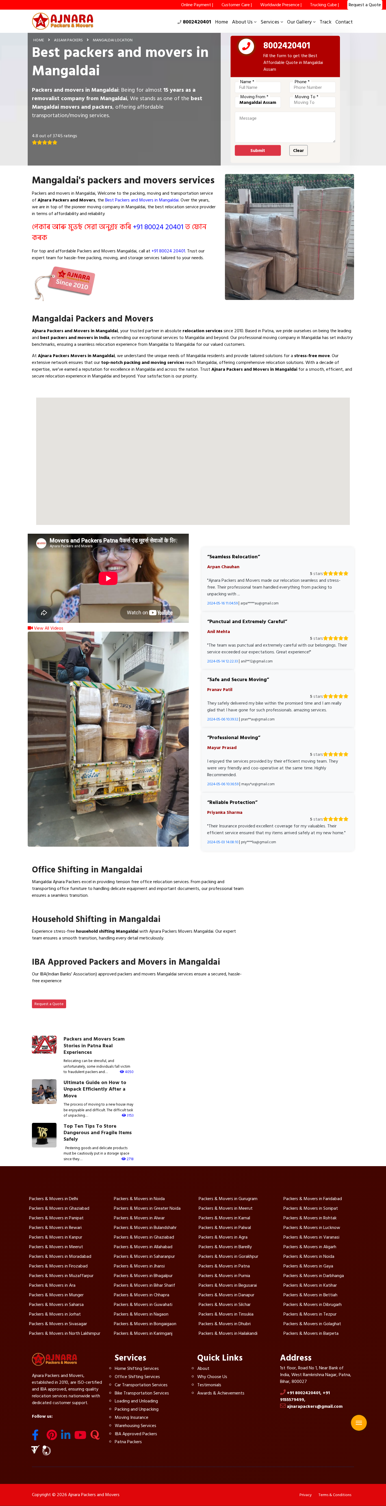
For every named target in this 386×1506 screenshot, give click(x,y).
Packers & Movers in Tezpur (310, 1314)
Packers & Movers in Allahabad (143, 1246)
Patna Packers (128, 1441)
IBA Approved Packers (136, 1434)
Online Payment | (197, 4)
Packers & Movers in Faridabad (312, 1198)
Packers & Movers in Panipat (56, 1218)
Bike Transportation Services (142, 1393)
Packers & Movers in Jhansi (139, 1266)
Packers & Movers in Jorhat (55, 1314)
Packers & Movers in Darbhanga (313, 1275)
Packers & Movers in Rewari (55, 1227)
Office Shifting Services (137, 1376)
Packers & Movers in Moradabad (60, 1256)
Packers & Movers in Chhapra (141, 1295)
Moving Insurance (131, 1417)
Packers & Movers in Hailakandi (228, 1333)
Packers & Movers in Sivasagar (58, 1323)
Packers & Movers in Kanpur (55, 1237)
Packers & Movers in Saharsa (56, 1304)
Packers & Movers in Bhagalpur (143, 1275)
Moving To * (306, 97)
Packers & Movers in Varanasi (311, 1237)
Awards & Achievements (220, 1393)
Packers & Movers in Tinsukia (226, 1314)
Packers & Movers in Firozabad (58, 1266)
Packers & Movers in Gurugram (228, 1198)
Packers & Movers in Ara (52, 1285)
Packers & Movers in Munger (56, 1295)
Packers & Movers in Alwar (139, 1218)
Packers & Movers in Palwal (225, 1227)
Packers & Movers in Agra (223, 1237)
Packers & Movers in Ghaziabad (59, 1208)
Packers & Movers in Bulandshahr (145, 1227)
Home (221, 22)
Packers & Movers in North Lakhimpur (64, 1333)
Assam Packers (68, 40)
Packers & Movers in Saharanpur (144, 1256)
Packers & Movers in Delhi (53, 1198)
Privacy (306, 1495)
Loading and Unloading (136, 1401)
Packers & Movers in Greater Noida (147, 1208)
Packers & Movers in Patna (224, 1266)
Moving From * (254, 97)
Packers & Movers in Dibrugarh (312, 1304)
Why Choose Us (212, 1376)
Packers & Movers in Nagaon (141, 1314)
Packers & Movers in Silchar (225, 1304)
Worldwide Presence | (281, 4)
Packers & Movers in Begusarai (228, 1285)
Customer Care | (237, 4)
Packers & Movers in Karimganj (143, 1333)
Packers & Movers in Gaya (308, 1266)
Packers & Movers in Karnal (224, 1218)
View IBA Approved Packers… (67, 994)
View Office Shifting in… (61, 908)
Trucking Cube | (324, 4)
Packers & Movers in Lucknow (311, 1227)
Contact (344, 22)
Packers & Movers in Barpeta (311, 1333)
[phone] (246, 47)
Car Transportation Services (141, 1385)
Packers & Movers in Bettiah (310, 1295)
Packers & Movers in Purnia (224, 1275)
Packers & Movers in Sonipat (310, 1208)
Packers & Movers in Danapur (226, 1295)
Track (325, 22)
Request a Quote (49, 1004)
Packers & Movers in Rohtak (310, 1218)
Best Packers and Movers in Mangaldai (142, 200)
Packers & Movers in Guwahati (143, 1304)
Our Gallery (299, 22)
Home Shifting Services (137, 1368)
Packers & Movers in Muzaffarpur (61, 1275)
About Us (242, 22)
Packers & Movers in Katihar (310, 1285)
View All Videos (48, 628)
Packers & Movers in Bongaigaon (145, 1323)
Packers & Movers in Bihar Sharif (144, 1285)
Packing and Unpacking (137, 1409)
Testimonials (209, 1385)
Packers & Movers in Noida (139, 1198)
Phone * (302, 82)
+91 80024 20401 (158, 227)
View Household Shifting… (64, 951)
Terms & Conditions (334, 1495)
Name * (247, 82)
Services (270, 22)
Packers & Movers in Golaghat (312, 1323)
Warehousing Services (135, 1425)
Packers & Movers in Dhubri (225, 1323)
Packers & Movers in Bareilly (225, 1246)
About (203, 1368)
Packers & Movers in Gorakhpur (228, 1256)
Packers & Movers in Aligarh (309, 1246)
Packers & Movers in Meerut (226, 1208)
